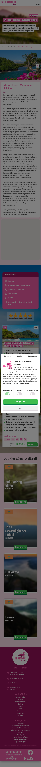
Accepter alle (20, 402)
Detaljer (20, 356)
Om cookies (32, 356)
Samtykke (7, 356)
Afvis (20, 408)
